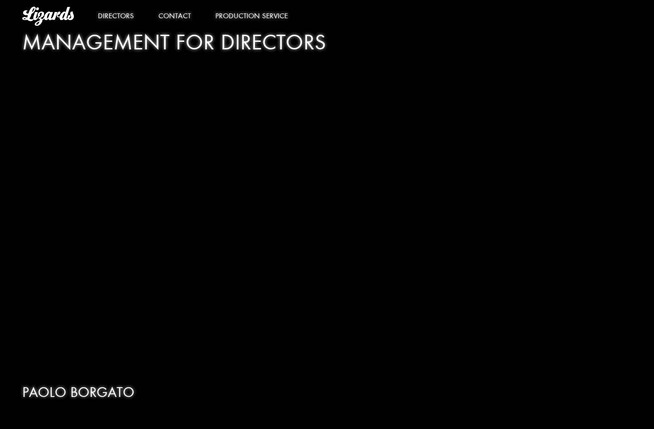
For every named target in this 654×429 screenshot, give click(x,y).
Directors (116, 16)
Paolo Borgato (78, 394)
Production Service (251, 16)
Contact (174, 16)
